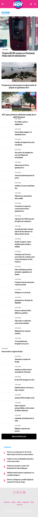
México (13, 502)
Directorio (7, 502)
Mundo (19, 502)
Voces (32, 502)
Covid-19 (19, 504)
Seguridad (26, 502)
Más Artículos (19, 436)
